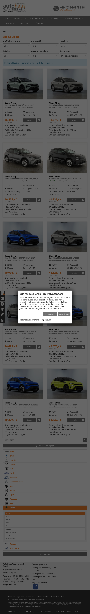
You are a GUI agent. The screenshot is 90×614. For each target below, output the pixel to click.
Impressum (46, 320)
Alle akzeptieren (49, 314)
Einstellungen (64, 314)
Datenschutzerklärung (29, 320)
